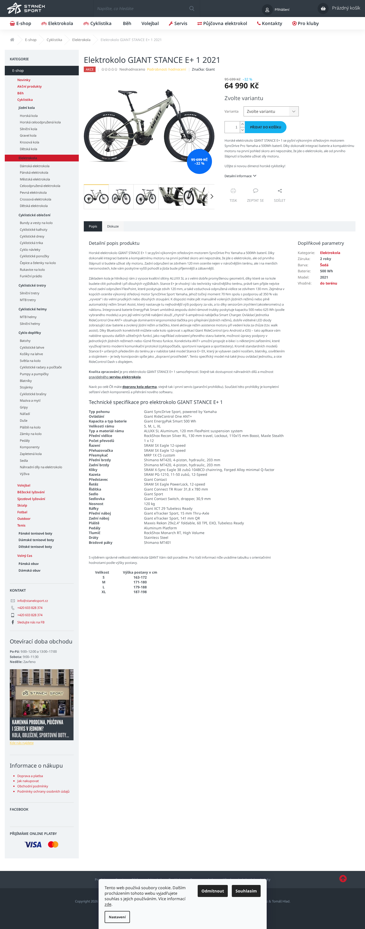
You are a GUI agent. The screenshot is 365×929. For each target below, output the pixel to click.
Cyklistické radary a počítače (41, 367)
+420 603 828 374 (29, 607)
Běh (20, 93)
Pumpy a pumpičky (34, 374)
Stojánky (26, 387)
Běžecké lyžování (31, 492)
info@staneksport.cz (32, 600)
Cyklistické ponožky (34, 256)
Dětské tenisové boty (35, 546)
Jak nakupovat (28, 781)
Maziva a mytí (30, 400)
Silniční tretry (29, 293)
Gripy (24, 407)
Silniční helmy (30, 323)
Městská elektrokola (35, 179)
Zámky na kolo (31, 433)
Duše (23, 420)
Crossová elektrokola (35, 199)
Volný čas (24, 555)
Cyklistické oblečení (34, 215)
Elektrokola (28, 158)
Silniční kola (28, 129)
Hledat (191, 8)
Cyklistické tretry (32, 285)
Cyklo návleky (30, 249)
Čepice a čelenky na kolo (38, 263)
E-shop (18, 70)
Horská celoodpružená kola (40, 122)
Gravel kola (28, 135)
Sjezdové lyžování (31, 499)
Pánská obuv (29, 563)
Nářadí (25, 413)
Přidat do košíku (265, 127)
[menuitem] (20, 23)
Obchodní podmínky (32, 786)
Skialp (22, 505)
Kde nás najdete (22, 743)
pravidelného (115, 377)
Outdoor (24, 518)
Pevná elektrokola (33, 192)
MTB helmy (28, 317)
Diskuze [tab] (113, 226)
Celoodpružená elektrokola (40, 185)
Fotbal (22, 512)
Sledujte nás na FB (30, 622)
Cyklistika (25, 99)
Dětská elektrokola (34, 205)
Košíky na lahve (31, 354)
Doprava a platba (30, 776)
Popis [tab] (93, 226)
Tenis (21, 525)
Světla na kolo (30, 360)
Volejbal (23, 485)
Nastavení (117, 917)
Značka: (203, 69)
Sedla (24, 460)
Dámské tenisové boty (36, 540)
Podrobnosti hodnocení (166, 69)
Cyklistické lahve (32, 347)
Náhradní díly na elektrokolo (41, 467)
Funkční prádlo (31, 276)
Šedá (324, 265)
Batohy (25, 340)
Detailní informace (238, 176)
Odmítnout (212, 891)
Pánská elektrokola (34, 172)
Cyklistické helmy (33, 309)
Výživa (24, 474)
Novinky (23, 80)
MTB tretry (28, 300)
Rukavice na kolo (32, 269)
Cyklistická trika (31, 243)
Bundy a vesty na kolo (36, 222)
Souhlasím (246, 891)
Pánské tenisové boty (35, 533)
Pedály (25, 440)
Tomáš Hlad (280, 901)
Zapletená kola (31, 453)
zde (108, 904)
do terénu (328, 283)
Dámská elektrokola (34, 166)
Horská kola (29, 115)
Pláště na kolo (30, 427)
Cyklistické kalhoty (33, 229)
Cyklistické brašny (33, 394)
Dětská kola (28, 149)
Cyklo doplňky (30, 332)
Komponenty (30, 447)
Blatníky (26, 380)
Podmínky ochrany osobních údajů (43, 791)
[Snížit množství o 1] (242, 130)
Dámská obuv (29, 570)
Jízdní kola (27, 107)
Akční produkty (29, 86)
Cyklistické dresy (32, 236)
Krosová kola (29, 142)
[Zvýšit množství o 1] (242, 124)
